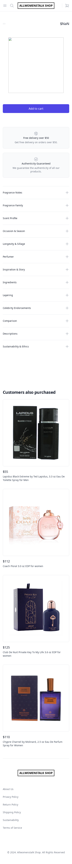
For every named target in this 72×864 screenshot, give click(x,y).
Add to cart (36, 109)
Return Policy (10, 804)
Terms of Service (12, 827)
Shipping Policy (12, 812)
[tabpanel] (36, 65)
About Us (8, 789)
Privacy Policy (10, 796)
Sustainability (11, 820)
